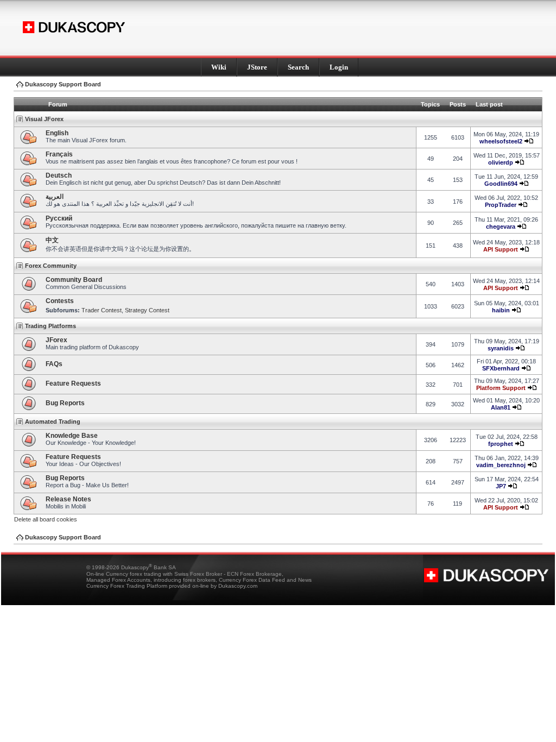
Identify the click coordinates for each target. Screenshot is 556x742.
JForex (56, 340)
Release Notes (68, 499)
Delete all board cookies (45, 519)
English (57, 133)
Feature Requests (73, 383)
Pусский (59, 218)
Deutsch (59, 175)
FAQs (54, 364)
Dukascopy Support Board (63, 84)
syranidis (501, 348)
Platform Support (501, 388)
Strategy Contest (147, 310)
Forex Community (51, 265)
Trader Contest (101, 310)
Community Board (74, 280)
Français (59, 154)
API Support (500, 249)
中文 (52, 240)
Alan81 (500, 407)
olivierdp (500, 162)
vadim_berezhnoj (501, 465)
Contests (60, 301)
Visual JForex (44, 119)
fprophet (500, 444)
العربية (55, 196)
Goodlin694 (500, 183)
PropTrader (500, 205)
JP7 (501, 486)
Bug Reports (65, 403)
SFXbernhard (501, 368)
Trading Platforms (50, 326)
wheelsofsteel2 (500, 141)
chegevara (500, 226)
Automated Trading (52, 421)
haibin (501, 310)
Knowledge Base (72, 435)
